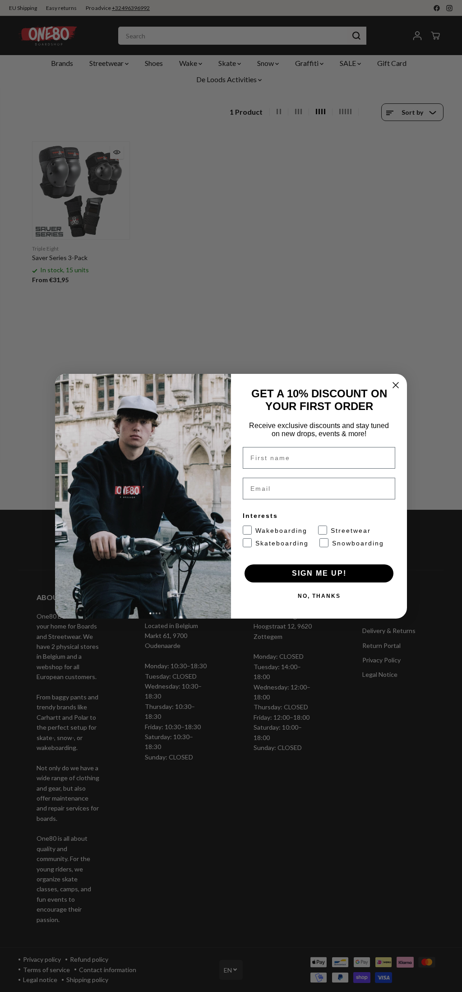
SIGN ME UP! (319, 573)
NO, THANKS (319, 596)
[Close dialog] (395, 385)
